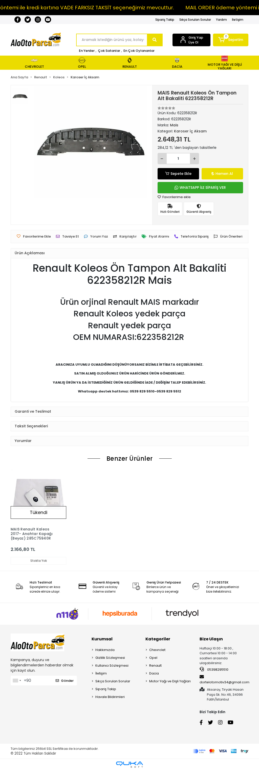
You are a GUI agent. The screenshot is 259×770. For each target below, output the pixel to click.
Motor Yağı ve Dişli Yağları (170, 681)
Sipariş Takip (164, 19)
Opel (153, 657)
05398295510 (217, 669)
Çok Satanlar (109, 50)
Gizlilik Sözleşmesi (110, 657)
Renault (155, 665)
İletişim (237, 19)
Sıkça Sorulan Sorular (195, 19)
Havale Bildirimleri (110, 696)
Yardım (221, 19)
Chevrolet (157, 649)
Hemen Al (224, 173)
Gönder (67, 680)
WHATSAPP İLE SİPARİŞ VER (203, 187)
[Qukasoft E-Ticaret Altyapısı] (129, 764)
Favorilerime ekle (176, 197)
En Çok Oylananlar (139, 50)
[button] (230, 40)
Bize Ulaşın (211, 639)
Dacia (154, 673)
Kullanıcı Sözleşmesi (111, 665)
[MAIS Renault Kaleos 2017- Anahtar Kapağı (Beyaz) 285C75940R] (38, 496)
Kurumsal (102, 639)
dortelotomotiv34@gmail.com (224, 682)
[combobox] (17, 680)
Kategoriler (157, 639)
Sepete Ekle (180, 173)
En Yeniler (87, 50)
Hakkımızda (105, 649)
